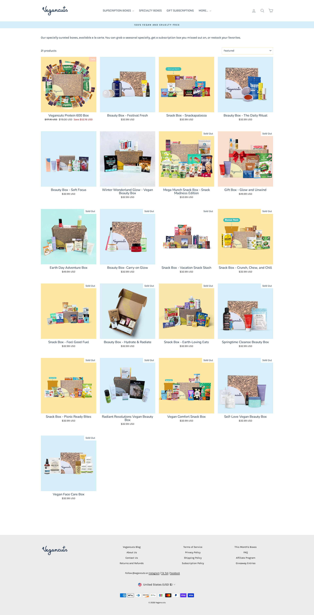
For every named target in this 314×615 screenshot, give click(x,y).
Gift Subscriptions (180, 10)
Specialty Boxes (150, 10)
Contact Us (131, 557)
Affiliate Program (245, 557)
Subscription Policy (193, 563)
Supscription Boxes (117, 10)
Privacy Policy (193, 552)
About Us (132, 552)
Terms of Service (192, 547)
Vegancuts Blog (132, 547)
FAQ (246, 552)
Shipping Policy (193, 557)
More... (204, 10)
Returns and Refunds (132, 563)
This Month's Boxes (246, 547)
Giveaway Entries (245, 563)
